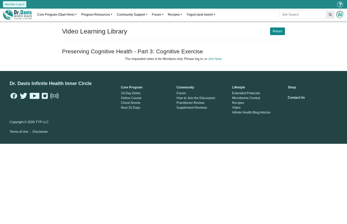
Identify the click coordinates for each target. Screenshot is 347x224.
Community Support (131, 14)
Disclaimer (40, 131)
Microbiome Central (246, 98)
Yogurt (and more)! (200, 14)
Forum (156, 14)
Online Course (131, 98)
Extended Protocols (246, 93)
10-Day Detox (131, 93)
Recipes (174, 14)
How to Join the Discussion (196, 98)
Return (277, 31)
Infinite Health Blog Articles (251, 112)
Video (236, 107)
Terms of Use (19, 131)
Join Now (214, 59)
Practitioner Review (190, 102)
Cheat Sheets (130, 102)
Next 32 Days (130, 107)
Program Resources (95, 14)
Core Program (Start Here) (56, 14)
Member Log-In (14, 4)
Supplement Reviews (192, 107)
